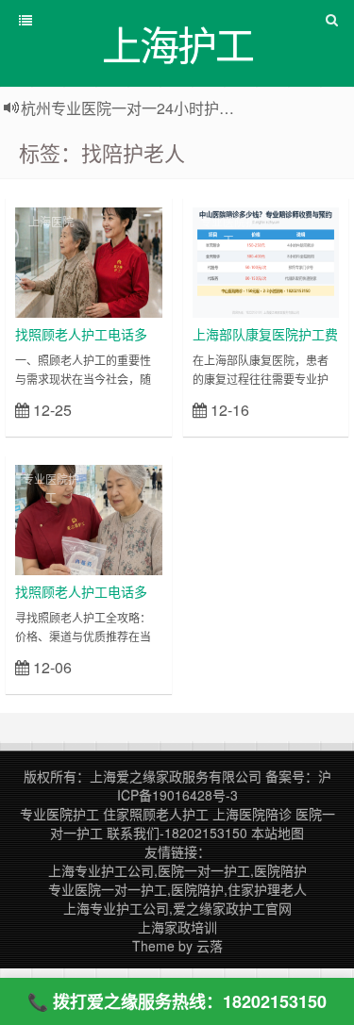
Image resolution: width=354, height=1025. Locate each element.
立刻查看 (129, 409)
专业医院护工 (228, 230)
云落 (209, 945)
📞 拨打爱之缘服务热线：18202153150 (177, 1001)
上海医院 (51, 221)
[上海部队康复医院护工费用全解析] (266, 260)
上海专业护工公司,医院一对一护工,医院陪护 (177, 870)
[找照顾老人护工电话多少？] (88, 260)
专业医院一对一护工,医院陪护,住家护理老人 (177, 889)
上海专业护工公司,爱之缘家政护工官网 (177, 908)
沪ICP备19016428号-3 (224, 785)
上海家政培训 (177, 927)
